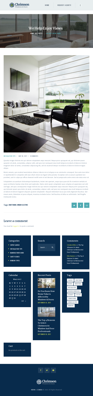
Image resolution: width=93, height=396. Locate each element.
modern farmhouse (74, 291)
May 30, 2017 (23, 156)
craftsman (12, 205)
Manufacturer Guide (17, 253)
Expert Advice (15, 245)
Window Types (15, 261)
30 (12, 298)
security (70, 295)
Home (32, 33)
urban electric (22, 205)
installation (72, 287)
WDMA (33, 390)
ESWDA (39, 390)
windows (71, 306)
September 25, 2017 (44, 303)
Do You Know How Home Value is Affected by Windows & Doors (46, 295)
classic (70, 280)
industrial (78, 284)
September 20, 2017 (44, 334)
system (78, 295)
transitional (72, 298)
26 (20, 295)
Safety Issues (14, 257)
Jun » (23, 301)
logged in (16, 226)
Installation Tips (10, 156)
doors (70, 284)
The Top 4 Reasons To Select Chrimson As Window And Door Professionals (46, 326)
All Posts (38, 33)
